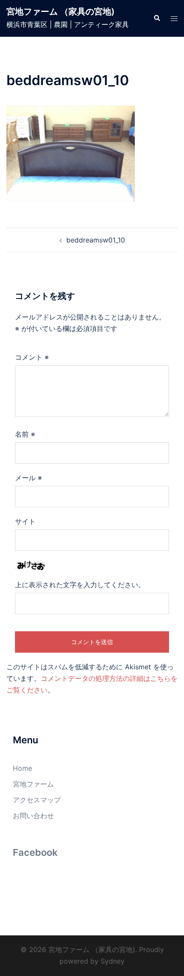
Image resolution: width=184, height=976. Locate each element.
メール (28, 477)
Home (22, 768)
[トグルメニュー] (174, 18)
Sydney (113, 961)
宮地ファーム (33, 784)
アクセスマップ (37, 800)
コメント (32, 357)
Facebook (35, 852)
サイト (25, 521)
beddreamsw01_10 (95, 240)
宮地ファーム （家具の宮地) (60, 11)
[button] (156, 18)
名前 (25, 434)
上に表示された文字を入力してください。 (80, 584)
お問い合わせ (33, 815)
